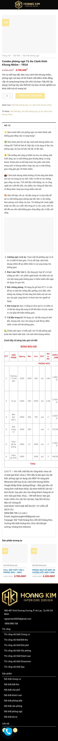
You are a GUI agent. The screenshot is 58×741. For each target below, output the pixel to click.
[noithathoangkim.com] (8, 731)
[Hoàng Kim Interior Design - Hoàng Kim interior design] (27, 4)
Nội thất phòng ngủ (31, 55)
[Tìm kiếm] (50, 4)
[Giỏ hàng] (54, 5)
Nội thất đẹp (15, 111)
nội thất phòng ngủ (30, 111)
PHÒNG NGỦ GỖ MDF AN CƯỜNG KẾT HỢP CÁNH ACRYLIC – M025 (43, 572)
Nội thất (16, 55)
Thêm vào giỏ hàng (30, 96)
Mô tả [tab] (7, 125)
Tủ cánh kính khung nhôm (40, 105)
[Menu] (4, 4)
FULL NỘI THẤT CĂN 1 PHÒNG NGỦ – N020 (13, 571)
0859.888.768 (11, 623)
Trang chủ (6, 55)
